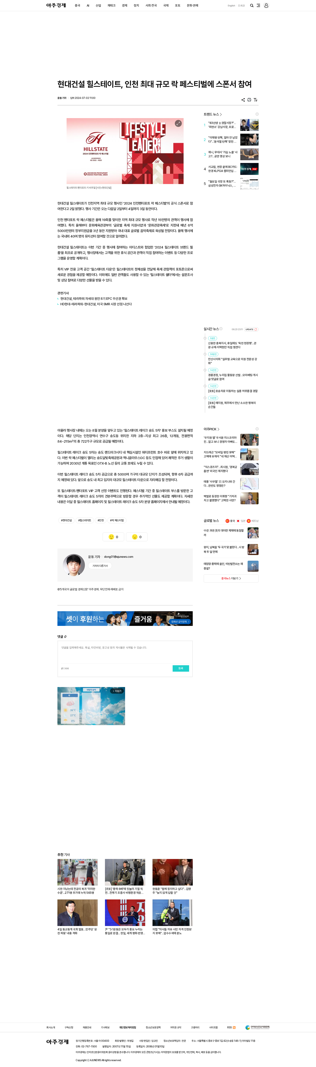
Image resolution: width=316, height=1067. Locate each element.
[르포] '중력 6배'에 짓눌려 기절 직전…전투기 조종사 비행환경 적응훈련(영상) (124, 891)
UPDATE (250, 329)
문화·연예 (192, 5)
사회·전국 (151, 5)
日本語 (241, 5)
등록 (180, 668)
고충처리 (195, 1027)
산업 (98, 5)
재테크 (112, 5)
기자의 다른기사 (100, 565)
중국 (77, 5)
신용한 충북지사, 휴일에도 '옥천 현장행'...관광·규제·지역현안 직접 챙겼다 (232, 345)
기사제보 (105, 1027)
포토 (177, 5)
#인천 (101, 520)
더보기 (221, 579)
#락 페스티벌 (117, 520)
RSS (229, 1027)
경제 (124, 5)
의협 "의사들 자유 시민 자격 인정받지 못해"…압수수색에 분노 (172, 931)
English (231, 5)
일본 (243, 521)
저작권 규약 (175, 1027)
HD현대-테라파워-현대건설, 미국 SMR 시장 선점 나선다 (96, 304)
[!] (257, 114)
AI (88, 5)
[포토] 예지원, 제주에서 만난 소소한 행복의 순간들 (232, 405)
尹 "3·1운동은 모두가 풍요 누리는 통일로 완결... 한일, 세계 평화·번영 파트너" (124, 931)
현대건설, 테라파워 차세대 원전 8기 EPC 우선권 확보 (93, 298)
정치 (136, 5)
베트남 (255, 521)
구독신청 (69, 1027)
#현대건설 (66, 520)
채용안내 (87, 1027)
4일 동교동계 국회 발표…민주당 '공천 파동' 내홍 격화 (77, 931)
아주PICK (210, 429)
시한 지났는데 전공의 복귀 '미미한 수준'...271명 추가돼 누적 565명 (76, 891)
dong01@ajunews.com (118, 556)
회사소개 (50, 1027)
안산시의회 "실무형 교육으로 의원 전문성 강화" (232, 361)
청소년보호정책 (153, 1027)
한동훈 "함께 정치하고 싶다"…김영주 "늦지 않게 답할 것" (172, 891)
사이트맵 (213, 1027)
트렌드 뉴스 (211, 114)
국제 (166, 5)
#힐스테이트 (84, 520)
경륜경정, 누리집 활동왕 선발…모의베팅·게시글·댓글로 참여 (233, 377)
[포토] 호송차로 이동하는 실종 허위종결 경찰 (233, 391)
